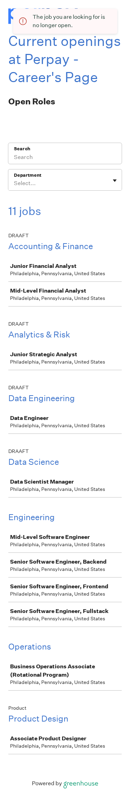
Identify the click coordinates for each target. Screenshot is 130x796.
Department (27, 175)
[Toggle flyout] (115, 180)
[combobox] (14, 183)
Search (22, 149)
